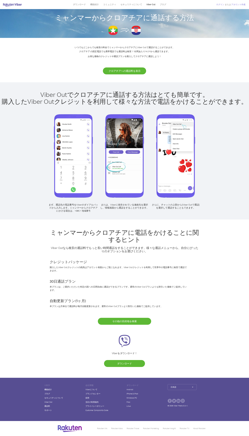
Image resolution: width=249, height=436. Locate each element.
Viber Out (150, 4)
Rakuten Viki (102, 428)
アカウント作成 (238, 4)
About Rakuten (199, 428)
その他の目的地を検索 (124, 321)
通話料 (47, 406)
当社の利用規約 (92, 402)
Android (130, 389)
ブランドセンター (92, 393)
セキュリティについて (131, 4)
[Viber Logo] (12, 5)
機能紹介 (94, 4)
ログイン (220, 4)
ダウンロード (79, 4)
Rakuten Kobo (117, 428)
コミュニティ (109, 4)
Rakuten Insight (169, 428)
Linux (129, 406)
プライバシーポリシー (94, 406)
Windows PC (132, 398)
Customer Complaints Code (96, 410)
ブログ (163, 4)
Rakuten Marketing (151, 428)
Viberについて (91, 389)
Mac (128, 402)
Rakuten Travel (133, 428)
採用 (87, 398)
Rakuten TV (184, 428)
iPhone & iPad (132, 393)
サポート (48, 410)
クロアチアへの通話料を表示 (124, 70)
